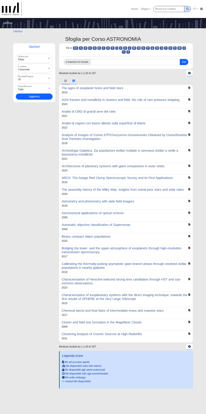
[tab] (66, 81)
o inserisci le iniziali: (77, 62)
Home (134, 9)
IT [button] (194, 9)
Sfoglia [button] (145, 9)
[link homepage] (12, 9)
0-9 (75, 48)
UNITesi (17, 31)
